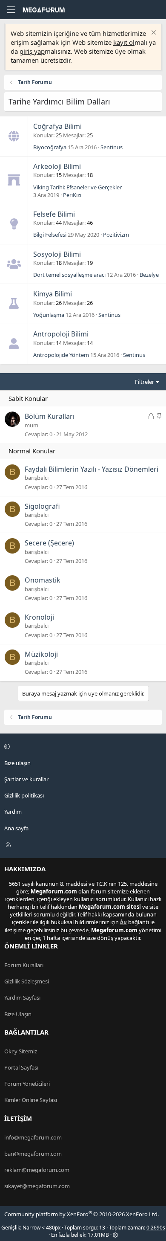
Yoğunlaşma (48, 315)
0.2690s (155, 1227)
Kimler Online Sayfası (30, 1100)
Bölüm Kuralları (49, 416)
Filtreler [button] (144, 382)
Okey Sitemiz (20, 1051)
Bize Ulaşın (17, 1014)
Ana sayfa (16, 828)
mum (31, 425)
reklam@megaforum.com (36, 1170)
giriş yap (32, 51)
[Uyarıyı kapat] (152, 33)
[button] (81, 747)
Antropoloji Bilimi (61, 334)
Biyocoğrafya (49, 147)
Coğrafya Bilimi (57, 126)
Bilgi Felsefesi (49, 234)
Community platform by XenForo (81, 1214)
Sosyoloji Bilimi (57, 254)
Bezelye (149, 274)
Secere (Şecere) (49, 543)
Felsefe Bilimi (54, 214)
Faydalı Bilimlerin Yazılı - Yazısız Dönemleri (91, 469)
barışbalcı (37, 477)
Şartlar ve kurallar (26, 779)
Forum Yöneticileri (27, 1083)
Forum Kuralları (23, 965)
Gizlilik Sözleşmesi (26, 981)
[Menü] (11, 10)
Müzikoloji (41, 654)
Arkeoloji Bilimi (57, 166)
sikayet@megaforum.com (37, 1186)
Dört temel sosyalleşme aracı (69, 274)
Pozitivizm (116, 234)
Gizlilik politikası (24, 795)
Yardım (13, 811)
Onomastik (42, 580)
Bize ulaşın (17, 763)
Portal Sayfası (21, 1067)
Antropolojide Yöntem (61, 355)
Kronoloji (39, 617)
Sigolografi (42, 506)
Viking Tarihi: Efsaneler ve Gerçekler (77, 187)
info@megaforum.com (33, 1137)
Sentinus (111, 147)
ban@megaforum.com (33, 1153)
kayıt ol (124, 42)
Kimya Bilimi (52, 294)
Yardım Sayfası (22, 997)
